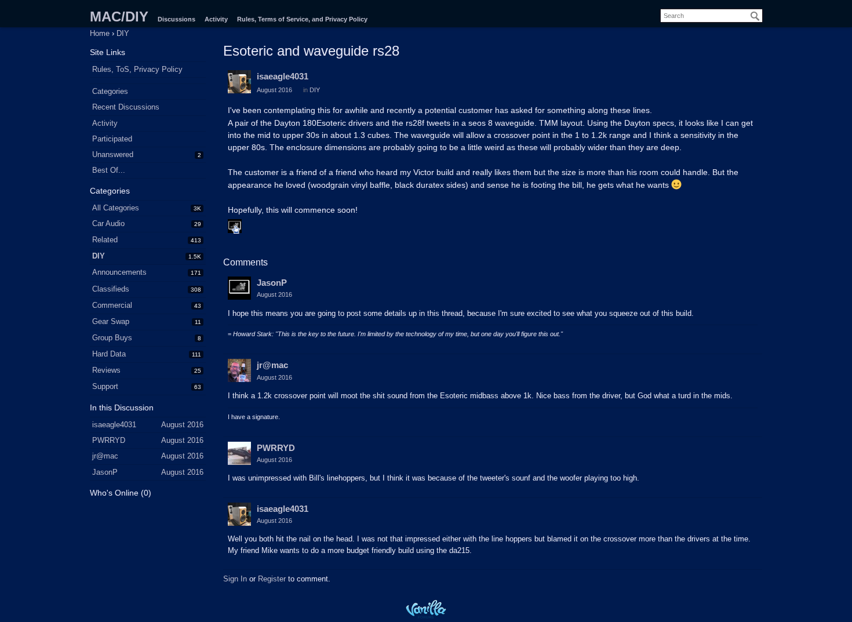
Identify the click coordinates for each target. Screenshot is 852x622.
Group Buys (112, 337)
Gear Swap (110, 321)
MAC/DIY (119, 16)
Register (272, 578)
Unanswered (112, 154)
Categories (110, 91)
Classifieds (110, 289)
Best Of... (108, 170)
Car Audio (108, 223)
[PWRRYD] (239, 453)
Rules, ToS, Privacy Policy (137, 69)
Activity (216, 19)
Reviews (106, 370)
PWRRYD (276, 448)
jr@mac (272, 365)
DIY (98, 256)
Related (105, 239)
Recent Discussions (125, 107)
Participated (112, 138)
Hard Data (109, 354)
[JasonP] (239, 288)
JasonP (272, 283)
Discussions (176, 19)
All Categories (115, 207)
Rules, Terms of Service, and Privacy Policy (302, 19)
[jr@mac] (239, 370)
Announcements (119, 272)
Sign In (235, 578)
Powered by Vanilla (426, 609)
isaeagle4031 (282, 76)
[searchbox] (711, 15)
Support (105, 386)
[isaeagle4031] (239, 81)
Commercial (112, 305)
